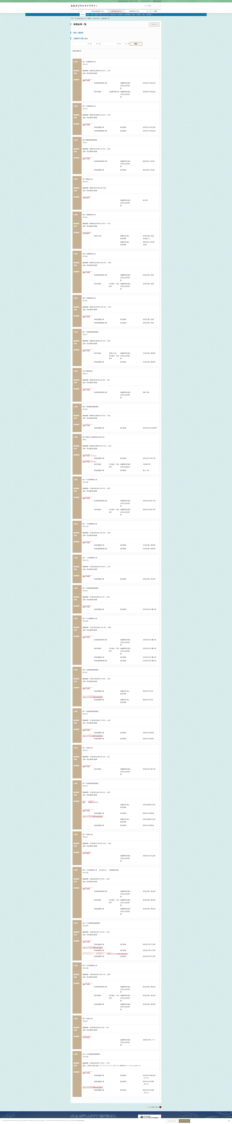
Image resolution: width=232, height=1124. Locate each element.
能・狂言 (106, 14)
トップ (80, 11)
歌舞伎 (83, 14)
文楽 (92, 14)
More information (80, 1120)
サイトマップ (145, 1)
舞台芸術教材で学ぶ (98, 11)
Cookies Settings (172, 1120)
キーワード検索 (152, 11)
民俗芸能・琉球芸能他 (124, 14)
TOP (72, 18)
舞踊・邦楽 (98, 14)
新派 (87, 14)
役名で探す (96, 18)
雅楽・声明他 (136, 14)
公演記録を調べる (116, 11)
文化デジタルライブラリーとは (128, 1)
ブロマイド (154, 24)
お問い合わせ (157, 1)
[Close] (229, 1121)
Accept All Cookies (184, 1120)
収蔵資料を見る (134, 11)
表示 (135, 44)
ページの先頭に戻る (152, 1107)
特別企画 (113, 14)
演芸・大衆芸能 (146, 14)
